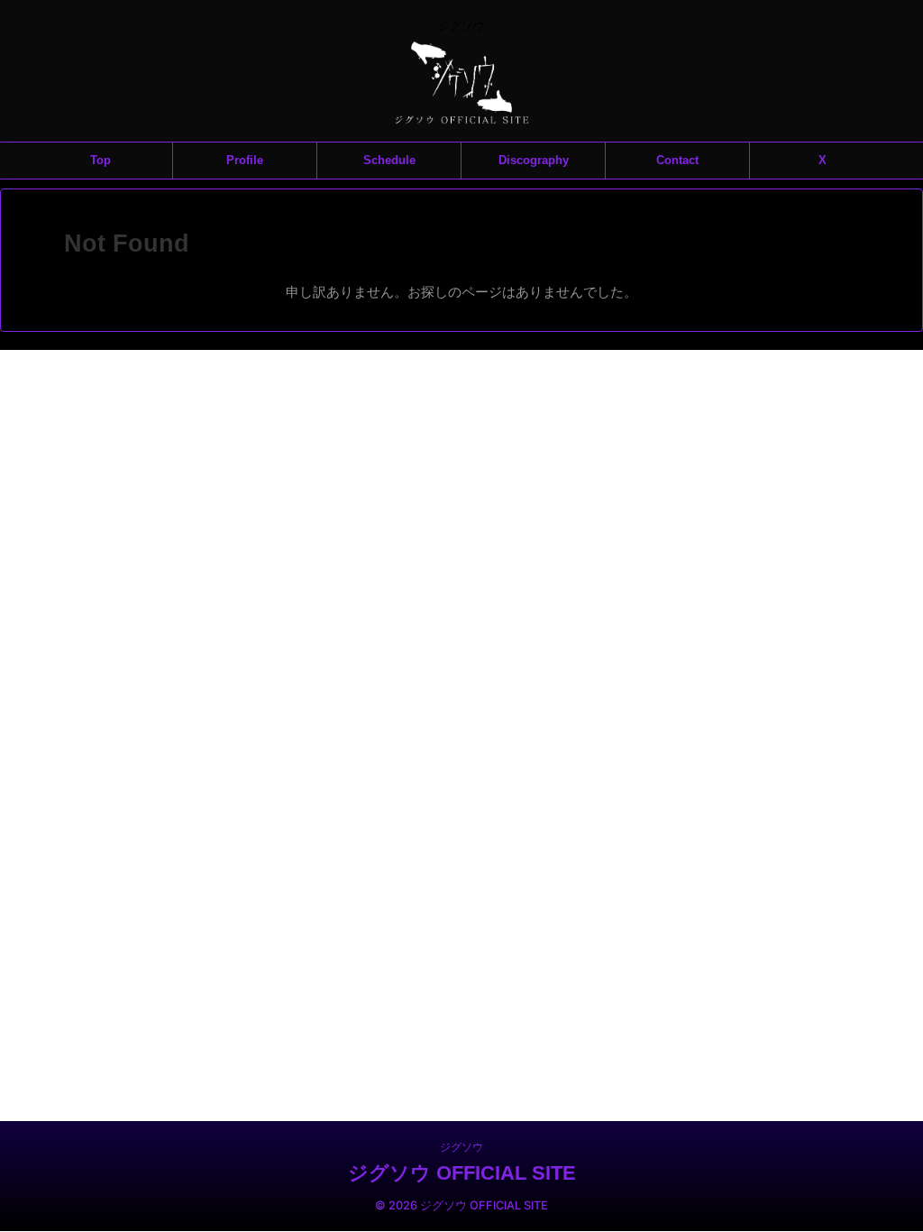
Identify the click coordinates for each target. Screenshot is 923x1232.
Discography (533, 160)
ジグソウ (461, 1147)
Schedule (389, 160)
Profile (244, 160)
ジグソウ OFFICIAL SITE (462, 1173)
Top (100, 160)
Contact (677, 160)
